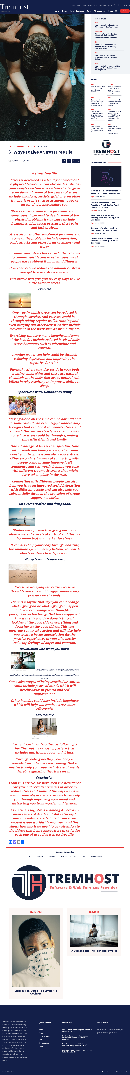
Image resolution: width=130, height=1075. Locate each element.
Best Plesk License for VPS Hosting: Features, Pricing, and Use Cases (105, 46)
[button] (114, 5)
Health (31, 146)
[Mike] (10, 161)
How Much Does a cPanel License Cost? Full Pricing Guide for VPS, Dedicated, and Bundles (114, 116)
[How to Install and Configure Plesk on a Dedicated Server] (106, 176)
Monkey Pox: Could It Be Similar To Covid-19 (36, 992)
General (21, 146)
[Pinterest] (74, 161)
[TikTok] (112, 1071)
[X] (127, 5)
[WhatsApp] (78, 161)
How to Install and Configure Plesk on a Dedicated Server (106, 26)
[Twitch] (117, 1071)
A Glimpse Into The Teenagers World (94, 950)
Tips (97, 22)
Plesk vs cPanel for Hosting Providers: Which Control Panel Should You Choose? (106, 36)
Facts (12, 146)
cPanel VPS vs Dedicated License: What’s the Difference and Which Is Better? (114, 130)
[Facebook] (122, 5)
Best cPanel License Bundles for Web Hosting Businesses (97, 129)
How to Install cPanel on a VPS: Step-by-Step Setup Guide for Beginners (107, 68)
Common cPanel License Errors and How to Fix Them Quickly (106, 57)
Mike (16, 161)
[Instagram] (124, 5)
